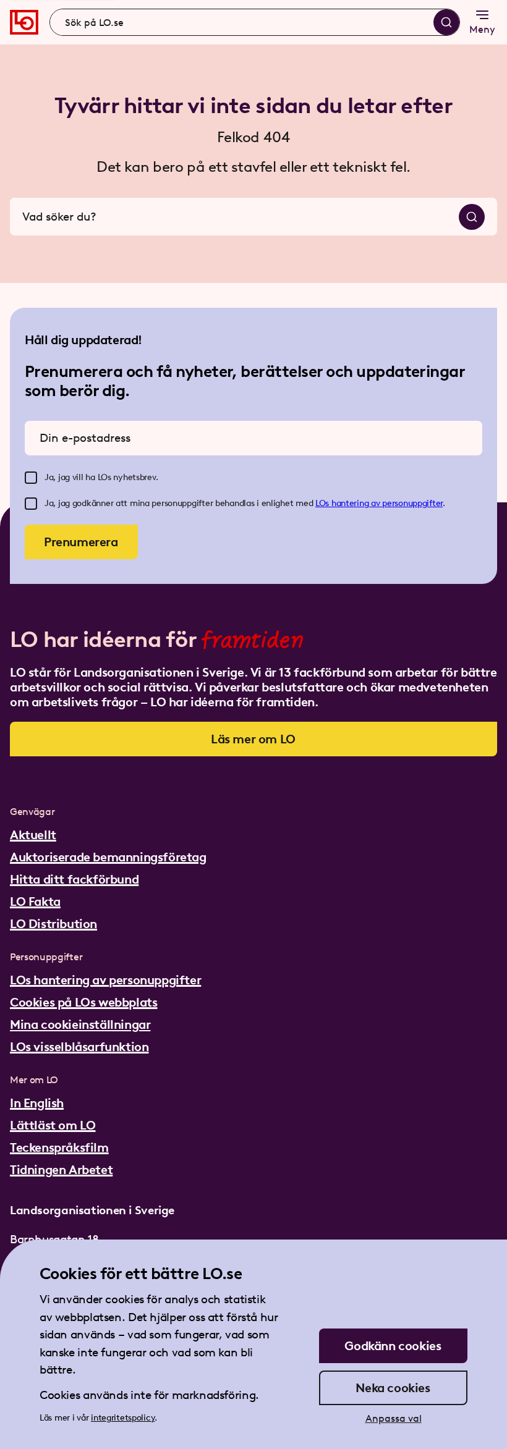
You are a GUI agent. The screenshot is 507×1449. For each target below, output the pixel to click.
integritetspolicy (123, 1418)
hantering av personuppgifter (387, 503)
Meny (482, 29)
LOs (323, 503)
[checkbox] (31, 477)
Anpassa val (393, 1418)
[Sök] (446, 22)
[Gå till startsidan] (24, 22)
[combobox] (254, 22)
